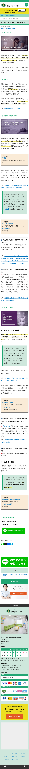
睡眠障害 (14, 756)
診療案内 (14, 753)
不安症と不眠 (6, 228)
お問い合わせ (14, 759)
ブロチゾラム (6, 426)
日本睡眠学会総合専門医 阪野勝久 (8, 28)
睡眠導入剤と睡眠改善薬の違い (11, 499)
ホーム (2, 18)
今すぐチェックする (19, 593)
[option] (14, 15)
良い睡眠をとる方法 (7, 402)
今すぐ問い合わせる (15, 716)
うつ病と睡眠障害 (7, 504)
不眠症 (4, 158)
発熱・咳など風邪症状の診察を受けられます (10, 15)
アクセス (22, 10)
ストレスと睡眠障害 (7, 223)
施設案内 (22, 753)
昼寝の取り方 (6, 407)
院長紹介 (6, 756)
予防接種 (6, 759)
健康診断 (22, 756)
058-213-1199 (11, 10)
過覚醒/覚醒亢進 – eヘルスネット (13, 108)
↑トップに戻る (14, 605)
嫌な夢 (7, 209)
